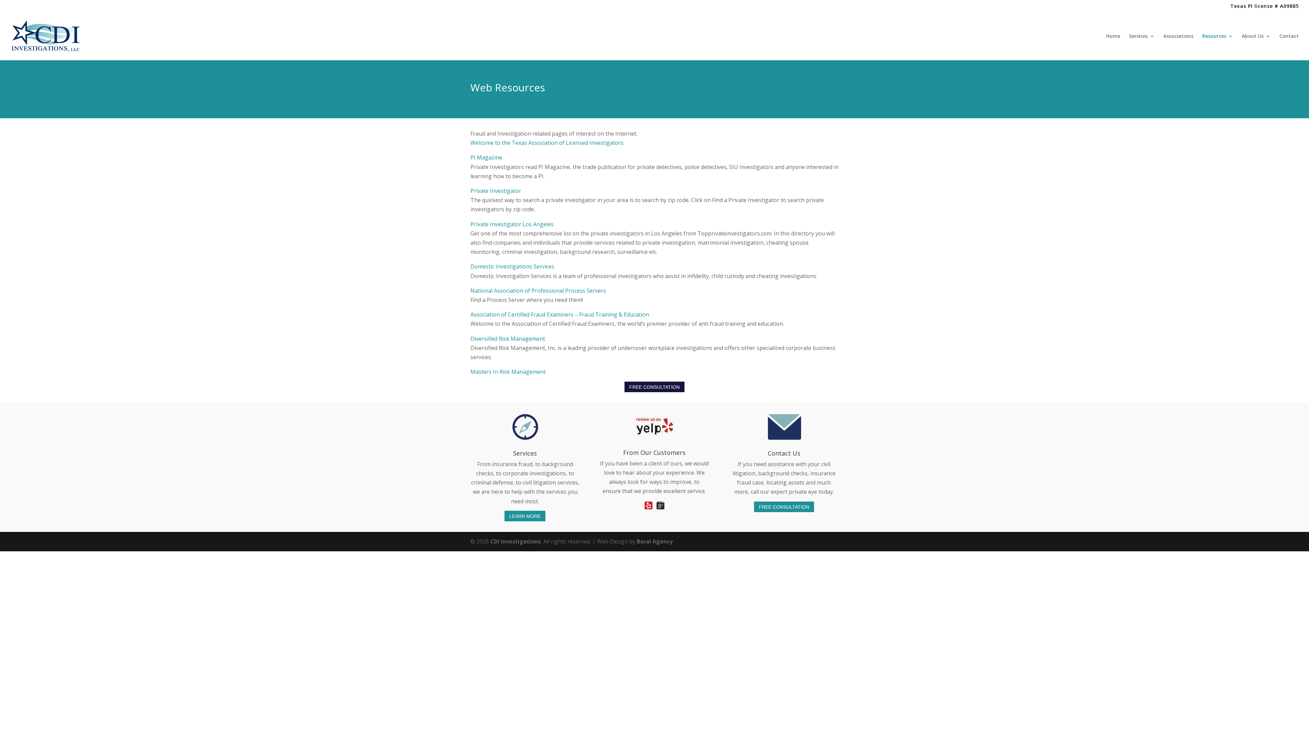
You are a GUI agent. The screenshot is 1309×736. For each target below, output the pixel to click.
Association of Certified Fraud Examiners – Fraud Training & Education (559, 314)
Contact (1289, 36)
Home (1113, 36)
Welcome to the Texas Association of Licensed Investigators (547, 143)
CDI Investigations (515, 541)
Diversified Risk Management (507, 338)
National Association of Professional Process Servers (538, 290)
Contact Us (784, 453)
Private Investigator (495, 191)
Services (1138, 36)
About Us (1253, 36)
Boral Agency (655, 541)
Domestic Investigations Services (513, 266)
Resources (1214, 36)
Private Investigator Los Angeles (512, 224)
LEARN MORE (525, 516)
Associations (1178, 36)
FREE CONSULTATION (654, 387)
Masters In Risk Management (508, 371)
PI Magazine (486, 157)
